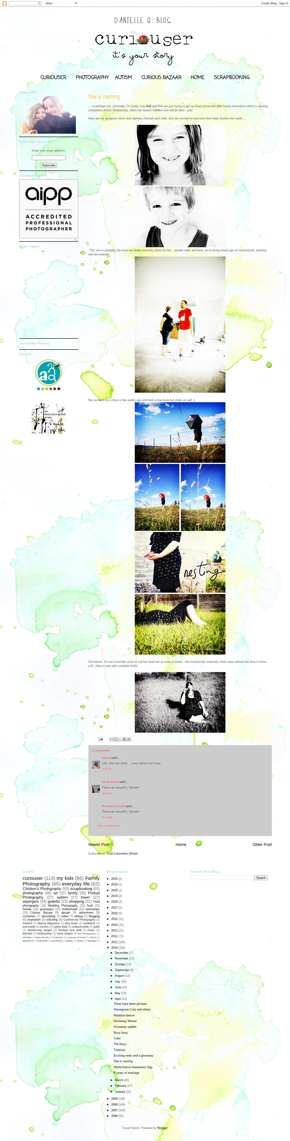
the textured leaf (113, 806)
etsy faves (71, 923)
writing (78, 916)
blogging (94, 916)
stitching (52, 919)
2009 (114, 1098)
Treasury (119, 1050)
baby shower (42, 937)
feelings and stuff (69, 930)
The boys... (121, 1044)
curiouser (33, 878)
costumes (29, 916)
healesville (42, 940)
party (97, 926)
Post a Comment (108, 826)
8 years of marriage (126, 1072)
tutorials (27, 933)
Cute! (117, 1038)
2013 (114, 930)
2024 (114, 884)
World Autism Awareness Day (133, 1067)
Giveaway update (125, 1026)
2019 (114, 896)
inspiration (34, 919)
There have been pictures (130, 1003)
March (119, 1080)
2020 (114, 890)
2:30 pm (107, 793)
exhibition (89, 923)
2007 (114, 1110)
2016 (114, 913)
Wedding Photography (63, 905)
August (120, 975)
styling (69, 940)
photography (33, 893)
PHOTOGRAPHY (92, 77)
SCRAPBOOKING (232, 77)
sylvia (106, 757)
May (118, 993)
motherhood (69, 909)
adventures (86, 912)
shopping (76, 901)
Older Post (262, 844)
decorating (48, 916)
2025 (114, 878)
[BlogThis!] (116, 739)
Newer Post (98, 844)
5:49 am (107, 769)
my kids (65, 878)
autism (62, 897)
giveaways (47, 909)
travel (85, 897)
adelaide (27, 937)
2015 (114, 919)
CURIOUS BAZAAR (161, 77)
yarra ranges (65, 933)
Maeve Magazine (49, 923)
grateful (54, 901)
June (118, 987)
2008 (114, 1104)
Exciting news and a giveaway (133, 1055)
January (120, 1091)
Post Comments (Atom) (122, 853)
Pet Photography (87, 933)
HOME (198, 77)
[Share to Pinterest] (129, 739)
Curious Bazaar (41, 912)
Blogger (162, 1128)
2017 (114, 907)
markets (27, 923)
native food (60, 926)
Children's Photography (42, 889)
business (58, 937)
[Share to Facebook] (124, 739)
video (64, 916)
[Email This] (111, 739)
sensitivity (57, 940)
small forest (110, 782)
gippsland (28, 940)
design (65, 912)
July (118, 981)
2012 (114, 936)
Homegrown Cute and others (132, 1009)
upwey (80, 940)
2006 (114, 1116)
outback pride (80, 926)
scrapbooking (81, 889)
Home (181, 844)
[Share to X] (120, 739)
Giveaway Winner (125, 1021)
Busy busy (121, 1032)
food (90, 905)
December (122, 952)
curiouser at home (76, 937)
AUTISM (123, 77)
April (118, 999)
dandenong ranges (40, 930)
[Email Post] (100, 739)
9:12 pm (107, 817)
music (91, 930)
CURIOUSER (53, 77)
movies (44, 926)
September (122, 970)
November (122, 958)
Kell (148, 106)
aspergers (31, 901)
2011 (114, 942)
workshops (93, 909)
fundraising (44, 933)
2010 (114, 947)
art (55, 893)
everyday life (76, 883)
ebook (93, 937)
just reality (29, 926)
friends (27, 909)
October (120, 964)
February (121, 1085)
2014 (114, 925)
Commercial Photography (79, 919)
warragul (91, 940)
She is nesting (123, 1061)
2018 (114, 901)
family (72, 893)
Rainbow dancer (124, 1015)
